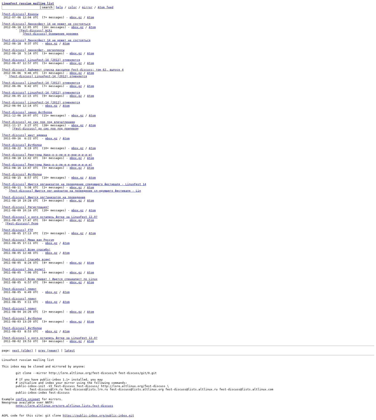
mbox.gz (76, 17)
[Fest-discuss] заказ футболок (27, 112)
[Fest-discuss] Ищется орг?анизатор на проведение (43, 197)
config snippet (28, 399)
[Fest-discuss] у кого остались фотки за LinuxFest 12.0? (49, 217)
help (59, 7)
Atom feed (105, 7)
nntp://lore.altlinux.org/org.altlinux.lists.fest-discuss (64, 405)
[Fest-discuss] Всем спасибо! (26, 249)
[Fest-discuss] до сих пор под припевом (45, 128)
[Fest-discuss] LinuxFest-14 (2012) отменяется (41, 59)
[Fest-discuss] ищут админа (24, 135)
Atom (90, 17)
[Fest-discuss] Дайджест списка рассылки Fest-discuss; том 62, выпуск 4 (63, 69)
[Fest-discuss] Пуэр (21, 223)
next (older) (22, 350)
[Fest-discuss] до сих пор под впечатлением (38, 122)
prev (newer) (48, 350)
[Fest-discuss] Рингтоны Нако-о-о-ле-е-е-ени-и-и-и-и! (47, 154)
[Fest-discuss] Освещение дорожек (50, 33)
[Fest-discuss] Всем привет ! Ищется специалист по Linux (49, 279)
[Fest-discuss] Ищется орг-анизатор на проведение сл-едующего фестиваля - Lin (75, 190)
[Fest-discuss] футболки (22, 145)
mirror (87, 7)
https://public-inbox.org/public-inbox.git (98, 415)
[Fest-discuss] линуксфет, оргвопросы (33, 50)
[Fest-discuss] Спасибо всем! (26, 259)
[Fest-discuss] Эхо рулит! (23, 269)
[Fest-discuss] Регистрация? (25, 207)
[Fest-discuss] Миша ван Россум (28, 239)
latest (69, 350)
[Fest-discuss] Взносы (20, 14)
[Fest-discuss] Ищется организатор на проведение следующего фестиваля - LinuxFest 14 (74, 184)
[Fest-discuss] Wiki (35, 30)
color (72, 7)
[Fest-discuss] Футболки (22, 174)
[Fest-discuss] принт (19, 288)
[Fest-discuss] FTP (17, 230)
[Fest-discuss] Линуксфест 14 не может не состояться (46, 24)
